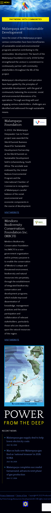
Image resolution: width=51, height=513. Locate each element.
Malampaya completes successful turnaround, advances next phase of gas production (24, 471)
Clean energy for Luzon (25, 404)
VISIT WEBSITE (11, 212)
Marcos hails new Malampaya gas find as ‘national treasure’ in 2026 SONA (24, 454)
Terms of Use (21, 496)
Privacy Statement (7, 496)
